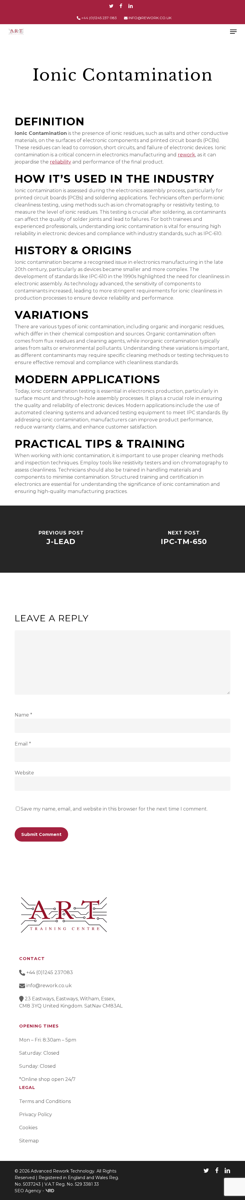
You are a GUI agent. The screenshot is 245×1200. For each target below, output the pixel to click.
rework (186, 155)
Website (24, 773)
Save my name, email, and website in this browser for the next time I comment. (114, 809)
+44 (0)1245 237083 (49, 972)
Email (23, 744)
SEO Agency (28, 1190)
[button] (233, 32)
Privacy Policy (35, 1114)
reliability (60, 162)
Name (23, 715)
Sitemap (29, 1141)
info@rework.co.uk (49, 985)
